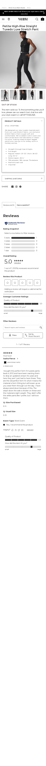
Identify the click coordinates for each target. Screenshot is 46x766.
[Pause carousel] (43, 13)
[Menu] (3, 19)
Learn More (23, 13)
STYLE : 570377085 (12, 126)
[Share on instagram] (16, 187)
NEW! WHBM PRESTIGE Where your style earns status (23, 11)
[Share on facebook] (12, 187)
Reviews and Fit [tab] (8, 205)
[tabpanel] (23, 332)
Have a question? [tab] (23, 205)
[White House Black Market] (23, 19)
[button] (42, 18)
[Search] (36, 19)
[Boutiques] (8, 19)
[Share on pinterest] (20, 187)
